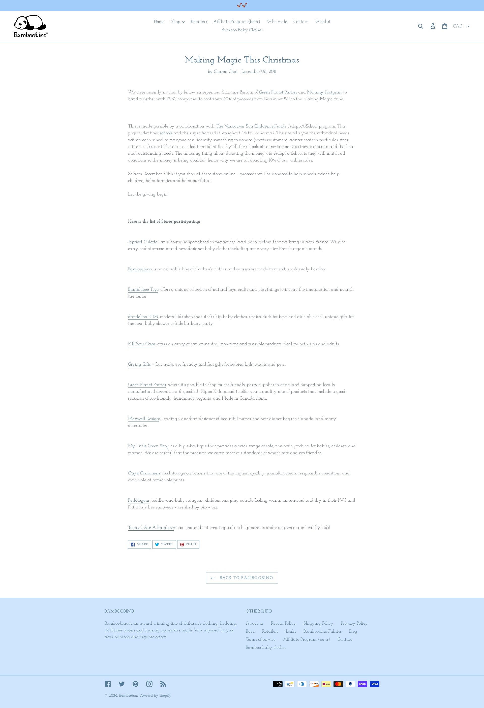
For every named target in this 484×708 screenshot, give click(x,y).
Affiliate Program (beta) (306, 639)
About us (254, 623)
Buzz (250, 631)
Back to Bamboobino (245, 578)
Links (291, 631)
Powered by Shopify (155, 696)
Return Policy (283, 623)
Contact (345, 639)
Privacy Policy (354, 623)
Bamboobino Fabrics (323, 631)
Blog (353, 631)
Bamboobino (129, 696)
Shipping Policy (318, 623)
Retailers (270, 631)
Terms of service (261, 639)
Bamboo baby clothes (266, 648)
